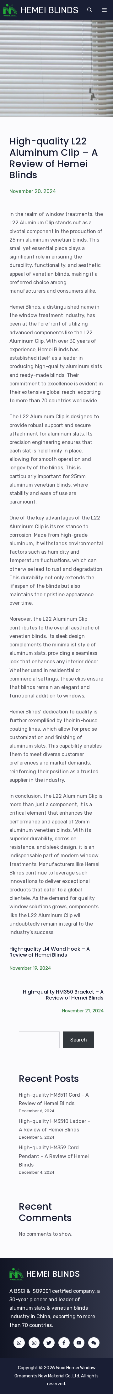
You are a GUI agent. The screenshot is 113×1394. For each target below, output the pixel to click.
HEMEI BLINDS (49, 10)
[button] (89, 10)
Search (78, 1040)
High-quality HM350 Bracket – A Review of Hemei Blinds (63, 994)
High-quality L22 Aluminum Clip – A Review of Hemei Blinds (53, 158)
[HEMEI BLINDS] (10, 10)
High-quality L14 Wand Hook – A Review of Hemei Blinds (49, 951)
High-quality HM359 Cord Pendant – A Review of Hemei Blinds (54, 1156)
